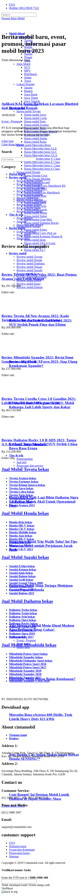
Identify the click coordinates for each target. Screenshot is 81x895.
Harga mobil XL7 (34, 250)
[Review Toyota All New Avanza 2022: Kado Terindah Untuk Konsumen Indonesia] (12, 308)
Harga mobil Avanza (36, 124)
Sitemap (14, 856)
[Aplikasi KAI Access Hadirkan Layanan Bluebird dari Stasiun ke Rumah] (26, 96)
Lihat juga (8, 141)
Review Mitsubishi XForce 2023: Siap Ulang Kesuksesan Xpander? (43, 364)
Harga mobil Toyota (28, 111)
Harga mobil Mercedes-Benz (34, 145)
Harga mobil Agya (35, 114)
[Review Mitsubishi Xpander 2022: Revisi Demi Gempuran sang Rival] (12, 350)
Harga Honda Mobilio (37, 179)
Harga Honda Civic (35, 175)
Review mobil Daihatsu (31, 263)
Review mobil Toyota (29, 256)
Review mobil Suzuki (29, 270)
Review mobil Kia (27, 197)
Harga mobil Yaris (35, 121)
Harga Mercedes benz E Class (42, 162)
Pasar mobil (24, 235)
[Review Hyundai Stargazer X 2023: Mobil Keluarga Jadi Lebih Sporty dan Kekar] (25, 395)
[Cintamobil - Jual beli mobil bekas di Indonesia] (16, 27)
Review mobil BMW (29, 204)
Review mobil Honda (29, 260)
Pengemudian (25, 458)
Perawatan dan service (30, 465)
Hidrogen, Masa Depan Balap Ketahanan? (42, 679)
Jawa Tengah (32, 101)
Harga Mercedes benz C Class (42, 165)
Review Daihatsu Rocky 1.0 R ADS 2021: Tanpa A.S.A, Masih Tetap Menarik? (39, 442)
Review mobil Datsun (30, 287)
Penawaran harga (19, 853)
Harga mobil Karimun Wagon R (43, 236)
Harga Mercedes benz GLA (40, 155)
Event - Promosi (26, 640)
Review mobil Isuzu (28, 283)
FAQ (12, 4)
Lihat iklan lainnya (13, 144)
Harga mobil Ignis (35, 239)
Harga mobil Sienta (35, 138)
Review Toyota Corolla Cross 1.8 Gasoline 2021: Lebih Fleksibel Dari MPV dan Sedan (39, 401)
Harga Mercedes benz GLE (40, 148)
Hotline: (24, 8)
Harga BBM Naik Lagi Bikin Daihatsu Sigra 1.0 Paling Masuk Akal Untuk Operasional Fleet (43, 501)
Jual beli (21, 462)
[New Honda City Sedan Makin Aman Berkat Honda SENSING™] (24, 747)
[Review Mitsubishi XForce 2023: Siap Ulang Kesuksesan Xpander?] (25, 354)
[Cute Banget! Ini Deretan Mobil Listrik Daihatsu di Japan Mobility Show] (24, 787)
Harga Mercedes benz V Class (42, 158)
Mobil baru (23, 238)
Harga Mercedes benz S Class (42, 168)
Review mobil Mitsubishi (32, 201)
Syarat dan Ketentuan (22, 849)
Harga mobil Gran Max (38, 219)
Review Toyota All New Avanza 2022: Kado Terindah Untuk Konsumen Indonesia (35, 318)
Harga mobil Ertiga (35, 229)
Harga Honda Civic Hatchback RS (45, 185)
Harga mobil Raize (35, 141)
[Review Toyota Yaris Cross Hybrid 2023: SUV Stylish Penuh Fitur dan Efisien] (25, 313)
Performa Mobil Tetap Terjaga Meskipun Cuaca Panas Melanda (41, 588)
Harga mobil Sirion (35, 216)
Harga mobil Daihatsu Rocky (41, 223)
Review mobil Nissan (29, 266)
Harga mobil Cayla (35, 118)
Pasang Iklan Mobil (13, 18)
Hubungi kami (17, 846)
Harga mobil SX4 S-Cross (39, 243)
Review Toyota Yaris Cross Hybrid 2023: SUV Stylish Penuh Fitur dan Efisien (40, 322)
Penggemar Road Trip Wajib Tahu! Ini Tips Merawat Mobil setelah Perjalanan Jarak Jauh (43, 546)
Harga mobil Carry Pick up (40, 233)
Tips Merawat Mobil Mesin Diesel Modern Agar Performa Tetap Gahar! (41, 628)
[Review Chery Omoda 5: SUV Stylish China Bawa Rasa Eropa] (25, 436)
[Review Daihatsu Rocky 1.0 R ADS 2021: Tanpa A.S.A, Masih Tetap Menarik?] (12, 433)
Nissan (28, 57)
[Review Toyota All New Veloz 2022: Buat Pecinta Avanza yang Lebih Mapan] (12, 267)
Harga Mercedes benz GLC (40, 151)
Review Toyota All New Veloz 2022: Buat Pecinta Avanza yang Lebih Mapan (39, 277)
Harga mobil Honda (28, 172)
